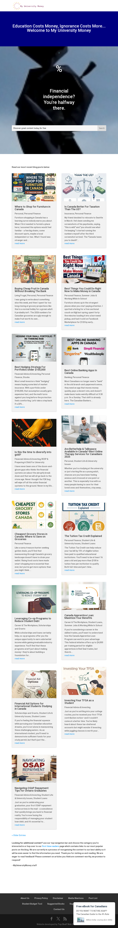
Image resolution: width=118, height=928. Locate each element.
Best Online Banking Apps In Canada (80, 371)
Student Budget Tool (32, 904)
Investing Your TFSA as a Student (79, 701)
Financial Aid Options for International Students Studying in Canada (33, 706)
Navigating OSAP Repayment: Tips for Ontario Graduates (32, 789)
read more (20, 243)
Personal (19, 213)
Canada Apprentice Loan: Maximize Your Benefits (79, 616)
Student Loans (39, 716)
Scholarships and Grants (26, 713)
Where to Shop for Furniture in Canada (32, 208)
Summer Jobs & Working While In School (83, 625)
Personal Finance (32, 213)
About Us (25, 898)
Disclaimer (58, 898)
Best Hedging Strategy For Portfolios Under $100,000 (30, 368)
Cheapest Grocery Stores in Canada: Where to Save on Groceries (31, 536)
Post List (93, 898)
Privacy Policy (41, 898)
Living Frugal (20, 295)
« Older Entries (19, 835)
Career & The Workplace (26, 625)
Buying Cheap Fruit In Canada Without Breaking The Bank (32, 290)
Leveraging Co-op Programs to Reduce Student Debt (33, 620)
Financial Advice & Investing (28, 374)
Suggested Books (55, 904)
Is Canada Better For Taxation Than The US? (82, 208)
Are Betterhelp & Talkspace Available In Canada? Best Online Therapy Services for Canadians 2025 (83, 452)
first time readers (50, 846)
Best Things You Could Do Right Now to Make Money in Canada (82, 290)
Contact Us (59, 909)
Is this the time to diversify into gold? (33, 453)
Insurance (69, 213)
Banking (68, 377)
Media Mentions (76, 898)
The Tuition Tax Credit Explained (83, 535)
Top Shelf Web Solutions (69, 924)
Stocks (26, 377)
